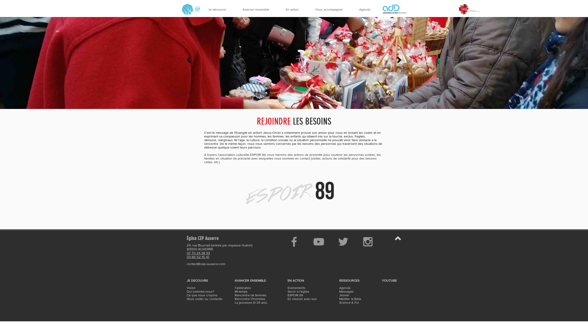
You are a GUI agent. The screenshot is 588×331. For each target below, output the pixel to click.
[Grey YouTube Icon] (318, 241)
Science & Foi (349, 302)
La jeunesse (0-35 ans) (251, 302)
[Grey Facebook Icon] (294, 241)
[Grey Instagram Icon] (367, 241)
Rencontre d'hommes (250, 299)
